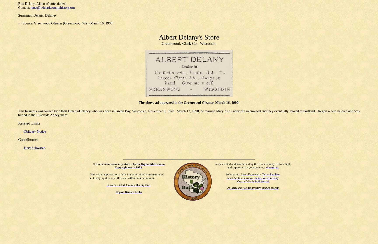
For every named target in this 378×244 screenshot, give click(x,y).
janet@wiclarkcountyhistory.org (53, 7)
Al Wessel (263, 181)
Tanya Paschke (271, 174)
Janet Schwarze (34, 148)
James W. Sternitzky (266, 178)
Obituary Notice (35, 131)
